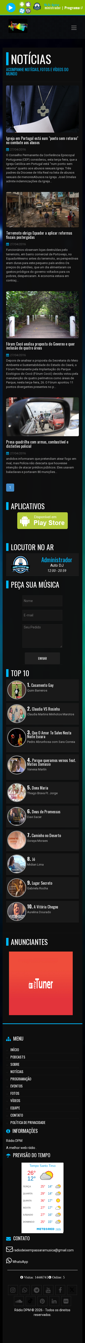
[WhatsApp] (25, 1290)
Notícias (16, 1071)
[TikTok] (31, 1301)
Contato (16, 1115)
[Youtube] (48, 1290)
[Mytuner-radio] (40, 974)
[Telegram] (37, 1290)
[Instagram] (13, 1290)
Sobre (14, 1064)
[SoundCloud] (19, 1301)
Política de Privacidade (27, 1122)
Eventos (16, 1085)
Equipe (15, 1107)
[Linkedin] (54, 1301)
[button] (74, 28)
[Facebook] (60, 1290)
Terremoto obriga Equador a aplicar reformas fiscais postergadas (39, 235)
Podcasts (17, 1056)
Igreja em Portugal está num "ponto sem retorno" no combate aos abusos (42, 140)
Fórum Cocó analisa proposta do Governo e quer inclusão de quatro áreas (40, 346)
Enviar (42, 658)
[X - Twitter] (72, 1290)
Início (14, 1049)
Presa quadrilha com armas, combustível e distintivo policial (37, 444)
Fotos (14, 1093)
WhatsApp (20, 1262)
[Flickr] (66, 1301)
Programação (20, 1078)
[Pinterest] (42, 1301)
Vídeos (15, 1100)
